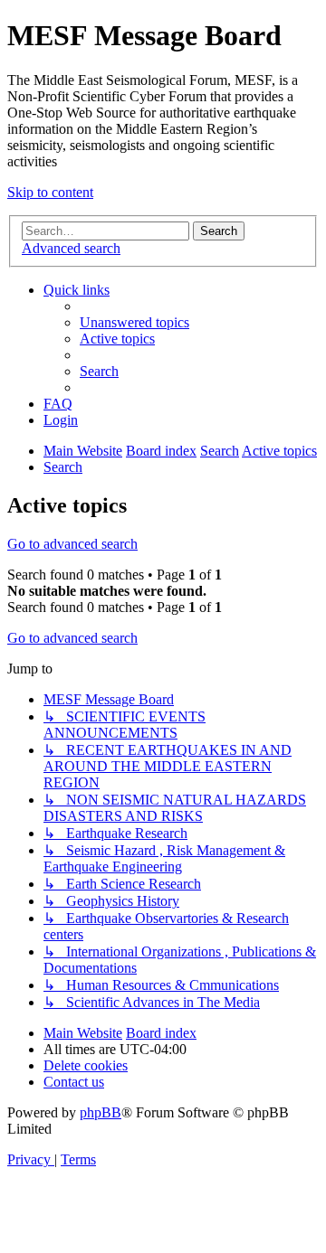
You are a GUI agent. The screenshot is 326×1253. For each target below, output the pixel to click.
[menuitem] (134, 322)
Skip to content (50, 192)
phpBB (100, 1112)
